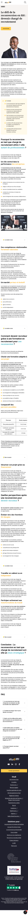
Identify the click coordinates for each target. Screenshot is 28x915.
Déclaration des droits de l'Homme (13, 798)
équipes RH (22, 289)
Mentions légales (14, 787)
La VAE (14, 843)
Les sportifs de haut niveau (14, 827)
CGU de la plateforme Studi (14, 793)
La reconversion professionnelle (14, 829)
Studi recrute (13, 784)
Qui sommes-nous (14, 779)
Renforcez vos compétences (14, 835)
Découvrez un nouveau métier (14, 837)
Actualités (14, 782)
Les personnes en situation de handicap (14, 824)
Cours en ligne (14, 832)
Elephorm (13, 813)
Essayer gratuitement (14, 770)
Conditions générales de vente (14, 790)
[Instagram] (16, 764)
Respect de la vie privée (14, 800)
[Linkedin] (12, 764)
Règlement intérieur (14, 795)
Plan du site (14, 845)
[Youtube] (8, 764)
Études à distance (14, 840)
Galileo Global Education (13, 816)
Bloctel (14, 805)
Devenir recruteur (5, 528)
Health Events (13, 810)
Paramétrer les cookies (14, 802)
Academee (13, 808)
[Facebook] (19, 764)
